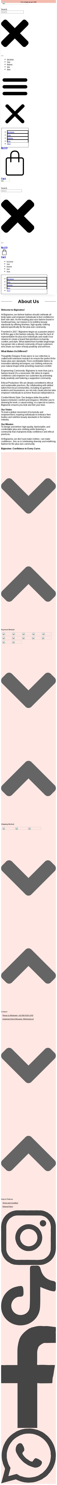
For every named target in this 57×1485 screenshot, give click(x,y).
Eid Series (10, 59)
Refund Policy (7, 1207)
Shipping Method (7, 824)
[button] (14, 100)
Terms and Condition (10, 1203)
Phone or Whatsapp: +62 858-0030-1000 (17, 1015)
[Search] (2, 55)
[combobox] (12, 12)
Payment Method (7, 630)
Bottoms (9, 64)
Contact (4, 1012)
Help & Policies (7, 1199)
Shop (8, 69)
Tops (8, 62)
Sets (8, 67)
